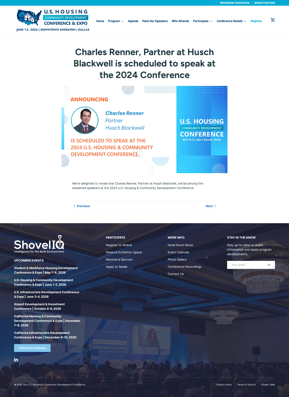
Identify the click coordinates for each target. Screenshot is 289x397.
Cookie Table (268, 384)
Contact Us (176, 274)
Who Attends (180, 21)
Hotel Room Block (180, 245)
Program (114, 21)
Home (100, 21)
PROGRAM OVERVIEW (235, 3)
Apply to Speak (116, 266)
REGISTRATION (264, 3)
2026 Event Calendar (32, 348)
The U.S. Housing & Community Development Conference (54, 384)
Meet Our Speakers (155, 21)
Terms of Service (246, 384)
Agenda (133, 21)
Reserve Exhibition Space (124, 252)
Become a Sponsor (119, 259)
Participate (201, 21)
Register (256, 21)
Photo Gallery (177, 259)
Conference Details (230, 21)
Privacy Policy (224, 384)
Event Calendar (178, 252)
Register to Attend (119, 245)
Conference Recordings (184, 266)
